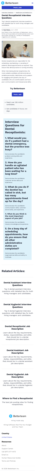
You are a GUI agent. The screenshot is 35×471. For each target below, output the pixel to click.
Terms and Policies (9, 461)
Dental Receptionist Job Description (17, 327)
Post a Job (17, 7)
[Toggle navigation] (32, 3)
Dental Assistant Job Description (17, 351)
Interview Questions (7, 12)
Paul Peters (6, 30)
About (4, 445)
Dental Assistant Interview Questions (17, 283)
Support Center (7, 448)
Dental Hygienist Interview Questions (17, 305)
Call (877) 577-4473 (9, 452)
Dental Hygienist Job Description (17, 375)
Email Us (5, 455)
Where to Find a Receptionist (17, 398)
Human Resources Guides (11, 458)
